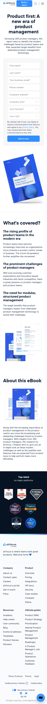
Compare (29, 598)
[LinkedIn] (21, 693)
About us (7, 573)
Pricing (28, 577)
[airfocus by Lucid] (9, 3)
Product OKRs (32, 615)
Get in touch (9, 589)
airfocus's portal (11, 585)
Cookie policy (36, 683)
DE (22, 696)
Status (28, 602)
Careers (7, 581)
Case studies (31, 593)
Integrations (31, 581)
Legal (36, 676)
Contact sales (10, 577)
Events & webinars (12, 631)
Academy (7, 615)
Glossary (7, 644)
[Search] (35, 3)
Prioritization (31, 623)
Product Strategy (33, 619)
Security (29, 589)
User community (11, 623)
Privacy (28, 676)
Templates (8, 636)
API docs (29, 585)
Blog (5, 627)
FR (25, 696)
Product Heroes (11, 640)
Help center (9, 619)
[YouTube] (26, 693)
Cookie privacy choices (15, 683)
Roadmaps (30, 642)
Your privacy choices (26, 690)
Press (5, 593)
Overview (29, 573)
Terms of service (15, 676)
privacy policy (28, 127)
